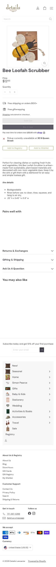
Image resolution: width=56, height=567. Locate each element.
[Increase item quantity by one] (14, 92)
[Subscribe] (42, 349)
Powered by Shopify (37, 561)
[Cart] (44, 8)
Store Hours (8, 467)
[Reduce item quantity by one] (5, 92)
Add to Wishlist (41, 148)
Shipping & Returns (11, 499)
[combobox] (28, 18)
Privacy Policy (9, 492)
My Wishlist (8, 478)
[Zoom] (44, 63)
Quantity (7, 87)
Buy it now (28, 127)
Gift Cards (7, 471)
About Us (7, 460)
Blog (4, 464)
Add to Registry (14, 148)
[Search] (50, 18)
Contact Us (8, 489)
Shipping (6, 114)
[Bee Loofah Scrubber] (28, 225)
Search (6, 496)
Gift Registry (8, 474)
